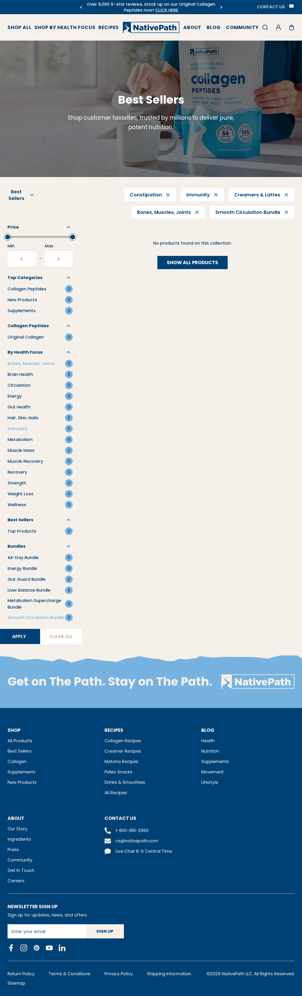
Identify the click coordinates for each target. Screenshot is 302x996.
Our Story (17, 829)
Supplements (21, 772)
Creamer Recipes (123, 751)
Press (13, 849)
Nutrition (210, 751)
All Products (20, 741)
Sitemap (16, 983)
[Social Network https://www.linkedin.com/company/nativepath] (62, 947)
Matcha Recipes (121, 761)
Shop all (20, 27)
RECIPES (114, 730)
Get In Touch (21, 870)
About (192, 27)
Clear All (61, 636)
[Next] (221, 7)
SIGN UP (104, 931)
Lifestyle (209, 782)
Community (242, 27)
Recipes (108, 27)
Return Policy (21, 974)
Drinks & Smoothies (125, 782)
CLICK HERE (166, 10)
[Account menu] (278, 27)
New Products (22, 782)
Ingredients (19, 839)
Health (208, 741)
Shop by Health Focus (65, 27)
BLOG (207, 730)
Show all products (192, 262)
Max (49, 246)
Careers (16, 881)
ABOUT (16, 818)
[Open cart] (291, 27)
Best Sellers (20, 751)
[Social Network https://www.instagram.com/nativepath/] (23, 947)
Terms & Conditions (69, 974)
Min (11, 246)
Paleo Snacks (118, 772)
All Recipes (116, 793)
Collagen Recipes (123, 741)
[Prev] (81, 7)
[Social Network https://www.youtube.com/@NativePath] (49, 947)
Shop (14, 730)
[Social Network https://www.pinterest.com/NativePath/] (36, 947)
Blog (214, 27)
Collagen (17, 761)
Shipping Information (169, 974)
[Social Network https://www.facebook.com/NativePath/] (11, 947)
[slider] (7, 237)
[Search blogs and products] (265, 27)
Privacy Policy (119, 974)
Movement (212, 772)
